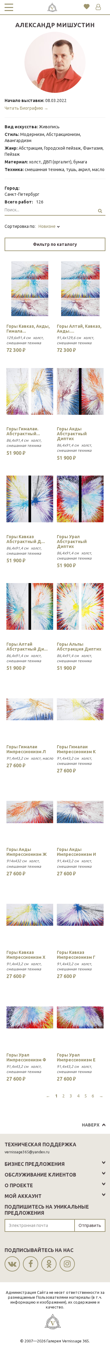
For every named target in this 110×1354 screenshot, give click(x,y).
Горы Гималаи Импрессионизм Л (26, 749)
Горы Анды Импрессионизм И (76, 852)
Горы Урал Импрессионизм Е (76, 1057)
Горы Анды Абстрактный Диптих (72, 433)
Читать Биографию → (26, 108)
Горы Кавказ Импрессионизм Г (76, 955)
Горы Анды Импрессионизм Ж (26, 852)
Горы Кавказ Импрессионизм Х (25, 955)
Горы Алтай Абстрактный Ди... (27, 646)
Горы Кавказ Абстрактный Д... (25, 539)
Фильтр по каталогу (55, 244)
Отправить (90, 1225)
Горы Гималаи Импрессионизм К (76, 749)
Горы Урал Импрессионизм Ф (26, 1057)
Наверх (90, 1124)
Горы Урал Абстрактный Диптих (72, 541)
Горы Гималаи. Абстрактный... (23, 431)
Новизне (47, 226)
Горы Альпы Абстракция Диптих (79, 646)
